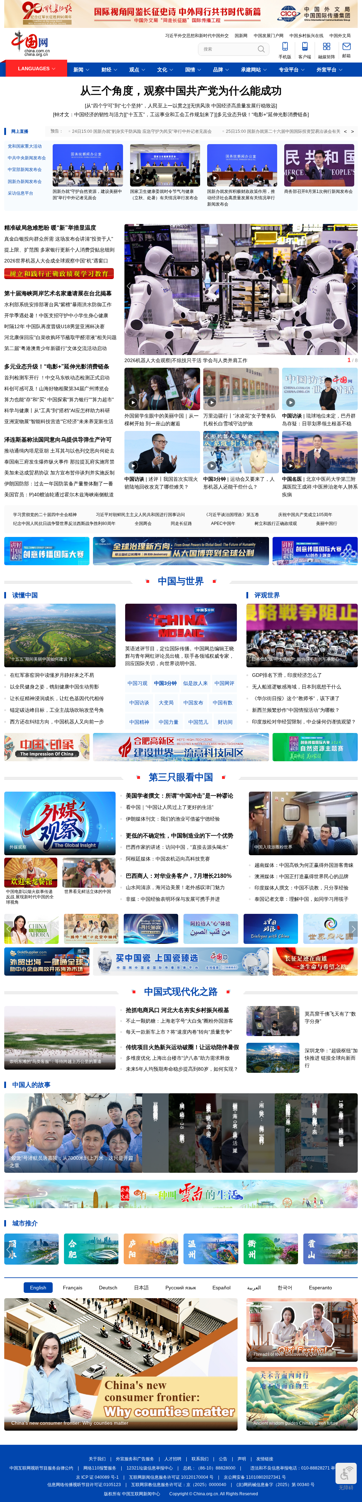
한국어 (285, 1287)
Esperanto (320, 1287)
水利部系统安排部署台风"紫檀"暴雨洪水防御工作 (58, 304)
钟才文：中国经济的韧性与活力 (89, 114)
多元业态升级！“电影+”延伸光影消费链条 (262, 114)
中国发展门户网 (269, 35)
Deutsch (108, 1287)
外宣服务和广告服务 (135, 1458)
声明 (242, 1458)
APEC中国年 (223, 523)
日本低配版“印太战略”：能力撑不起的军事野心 (295, 659)
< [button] (345, 131)
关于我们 (97, 1458)
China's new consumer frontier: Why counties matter (69, 1423)
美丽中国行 (326, 523)
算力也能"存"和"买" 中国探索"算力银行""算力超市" (59, 399)
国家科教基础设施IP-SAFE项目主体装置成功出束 (178, 360)
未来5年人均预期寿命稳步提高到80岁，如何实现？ (182, 1069)
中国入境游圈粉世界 (273, 847)
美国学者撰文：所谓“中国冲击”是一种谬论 (179, 796)
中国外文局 (340, 35)
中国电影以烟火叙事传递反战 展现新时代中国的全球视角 (30, 897)
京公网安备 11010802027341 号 (255, 1477)
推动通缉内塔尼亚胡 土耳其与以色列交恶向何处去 (59, 451)
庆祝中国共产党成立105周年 (305, 514)
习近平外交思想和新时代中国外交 (197, 35)
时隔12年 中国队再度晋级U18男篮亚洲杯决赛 (54, 326)
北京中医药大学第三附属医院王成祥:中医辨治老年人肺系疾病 (320, 486)
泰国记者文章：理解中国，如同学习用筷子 (302, 899)
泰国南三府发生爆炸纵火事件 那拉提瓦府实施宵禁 (59, 462)
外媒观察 (18, 847)
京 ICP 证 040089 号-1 (97, 1477)
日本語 (141, 1287)
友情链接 (264, 1458)
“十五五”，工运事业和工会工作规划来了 (170, 114)
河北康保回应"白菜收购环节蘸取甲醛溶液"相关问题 (60, 337)
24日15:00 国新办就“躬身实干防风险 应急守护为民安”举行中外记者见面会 (142, 131)
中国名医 (292, 479)
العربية (254, 1287)
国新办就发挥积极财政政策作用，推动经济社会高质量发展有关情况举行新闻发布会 (241, 198)
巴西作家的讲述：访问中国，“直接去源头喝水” (177, 847)
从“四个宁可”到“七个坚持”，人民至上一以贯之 (136, 105)
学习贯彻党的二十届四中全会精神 (45, 514)
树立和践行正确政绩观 (276, 523)
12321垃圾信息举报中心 (150, 1468)
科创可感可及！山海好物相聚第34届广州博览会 (56, 388)
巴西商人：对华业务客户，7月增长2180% (179, 876)
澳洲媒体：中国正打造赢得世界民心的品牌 (302, 876)
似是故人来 (195, 683)
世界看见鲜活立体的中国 (87, 891)
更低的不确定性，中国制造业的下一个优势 (179, 836)
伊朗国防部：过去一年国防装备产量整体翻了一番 (58, 483)
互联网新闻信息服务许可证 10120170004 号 (171, 1477)
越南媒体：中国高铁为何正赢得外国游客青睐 (304, 865)
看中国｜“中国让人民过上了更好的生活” (170, 807)
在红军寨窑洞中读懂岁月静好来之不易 (52, 675)
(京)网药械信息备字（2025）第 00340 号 (276, 1484)
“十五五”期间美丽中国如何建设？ (41, 659)
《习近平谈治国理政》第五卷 (231, 514)
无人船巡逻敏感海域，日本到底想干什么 (296, 687)
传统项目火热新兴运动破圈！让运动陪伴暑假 (182, 1047)
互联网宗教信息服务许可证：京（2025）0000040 (178, 1484)
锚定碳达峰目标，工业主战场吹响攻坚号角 (57, 710)
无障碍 (346, 1487)
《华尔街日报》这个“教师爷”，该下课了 (296, 698)
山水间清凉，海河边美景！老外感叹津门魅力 (175, 887)
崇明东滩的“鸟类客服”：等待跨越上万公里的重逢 (55, 1061)
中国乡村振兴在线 (306, 35)
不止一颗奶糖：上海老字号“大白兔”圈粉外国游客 (179, 1021)
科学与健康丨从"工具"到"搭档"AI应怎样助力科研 (57, 410)
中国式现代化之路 (181, 991)
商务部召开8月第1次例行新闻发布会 (318, 191)
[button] (353, 286)
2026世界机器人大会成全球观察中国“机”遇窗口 (56, 261)
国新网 (241, 35)
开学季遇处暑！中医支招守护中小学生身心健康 (56, 315)
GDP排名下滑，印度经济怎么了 (287, 675)
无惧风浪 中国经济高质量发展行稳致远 (233, 105)
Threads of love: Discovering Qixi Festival (293, 1354)
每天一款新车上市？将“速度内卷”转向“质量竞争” (179, 1032)
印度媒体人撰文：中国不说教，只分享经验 (302, 888)
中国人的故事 (31, 1084)
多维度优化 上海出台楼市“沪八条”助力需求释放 (178, 1058)
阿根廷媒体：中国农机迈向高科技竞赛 (168, 859)
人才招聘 (172, 1458)
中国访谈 (292, 416)
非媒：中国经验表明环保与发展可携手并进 (173, 899)
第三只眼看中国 (181, 777)
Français (72, 1287)
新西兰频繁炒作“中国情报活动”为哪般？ (296, 710)
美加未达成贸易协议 (26, 472)
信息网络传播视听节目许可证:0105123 (84, 1484)
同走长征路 (181, 523)
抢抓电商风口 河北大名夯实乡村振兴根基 (177, 1010)
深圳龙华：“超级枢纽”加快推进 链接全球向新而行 (331, 1058)
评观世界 (267, 595)
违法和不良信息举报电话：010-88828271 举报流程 (299, 1468)
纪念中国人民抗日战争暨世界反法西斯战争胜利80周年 (64, 523)
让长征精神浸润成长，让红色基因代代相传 (57, 698)
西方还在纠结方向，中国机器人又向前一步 (57, 722)
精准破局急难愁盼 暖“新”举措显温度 (50, 228)
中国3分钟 (214, 479)
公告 (223, 1458)
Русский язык (180, 1287)
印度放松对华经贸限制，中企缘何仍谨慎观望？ (304, 722)
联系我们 (200, 1458)
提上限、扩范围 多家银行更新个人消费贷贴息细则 (59, 250)
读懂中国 (25, 595)
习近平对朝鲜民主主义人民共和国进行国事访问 (140, 514)
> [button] (352, 131)
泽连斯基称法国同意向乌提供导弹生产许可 (58, 440)
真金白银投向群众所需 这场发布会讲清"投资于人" (58, 239)
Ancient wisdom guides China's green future (295, 1423)
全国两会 (143, 523)
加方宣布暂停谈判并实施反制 (82, 472)
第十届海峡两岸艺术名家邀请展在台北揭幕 (58, 293)
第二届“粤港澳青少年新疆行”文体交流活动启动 (55, 348)
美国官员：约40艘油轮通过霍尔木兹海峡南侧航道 (59, 494)
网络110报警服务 (99, 1468)
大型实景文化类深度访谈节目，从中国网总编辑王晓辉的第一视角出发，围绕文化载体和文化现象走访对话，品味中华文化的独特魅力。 (179, 656)
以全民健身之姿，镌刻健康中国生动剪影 (54, 687)
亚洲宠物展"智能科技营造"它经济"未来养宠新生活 (58, 421)
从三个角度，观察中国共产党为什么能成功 (181, 90)
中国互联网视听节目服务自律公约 (41, 1468)
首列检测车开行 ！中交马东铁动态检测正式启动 (57, 377)
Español (221, 1287)
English (38, 1287)
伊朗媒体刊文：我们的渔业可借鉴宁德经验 (173, 819)
